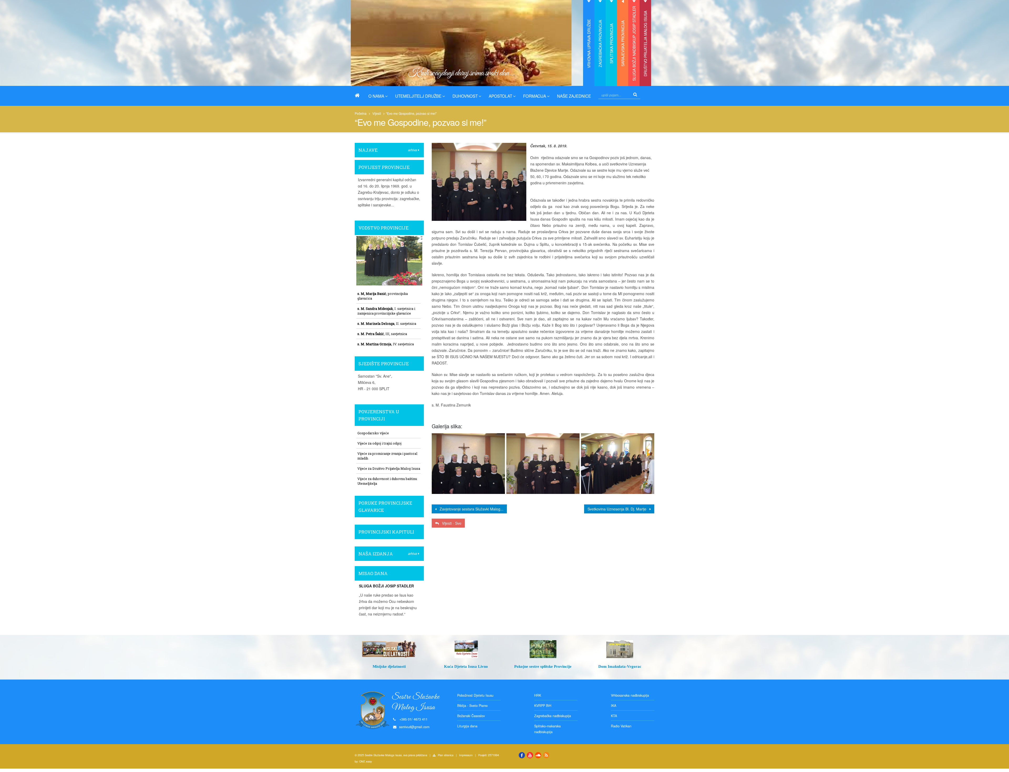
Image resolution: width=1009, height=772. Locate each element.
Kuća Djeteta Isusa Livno (466, 666)
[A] (543, 463)
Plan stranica (446, 755)
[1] (617, 463)
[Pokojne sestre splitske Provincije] (543, 649)
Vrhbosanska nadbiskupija (630, 695)
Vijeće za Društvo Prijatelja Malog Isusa (388, 468)
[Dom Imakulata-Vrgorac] (620, 649)
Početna (361, 113)
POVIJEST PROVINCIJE (384, 167)
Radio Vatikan (621, 726)
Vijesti (376, 113)
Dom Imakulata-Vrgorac (619, 666)
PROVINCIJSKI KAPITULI (386, 532)
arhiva (413, 150)
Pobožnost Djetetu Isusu (475, 695)
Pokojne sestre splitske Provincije (543, 666)
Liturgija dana (467, 726)
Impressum (466, 755)
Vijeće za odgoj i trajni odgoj (379, 443)
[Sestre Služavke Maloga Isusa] (359, 95)
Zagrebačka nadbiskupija (552, 715)
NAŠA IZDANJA (375, 554)
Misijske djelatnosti (389, 666)
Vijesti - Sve (450, 523)
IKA (613, 705)
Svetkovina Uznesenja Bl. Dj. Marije (619, 509)
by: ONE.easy (363, 761)
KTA (614, 715)
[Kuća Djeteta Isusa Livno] (466, 649)
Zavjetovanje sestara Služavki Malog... (469, 509)
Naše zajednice (574, 96)
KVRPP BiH (542, 705)
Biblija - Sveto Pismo (472, 705)
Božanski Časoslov (471, 715)
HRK (537, 695)
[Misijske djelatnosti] (389, 649)
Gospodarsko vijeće (373, 433)
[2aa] (468, 463)
